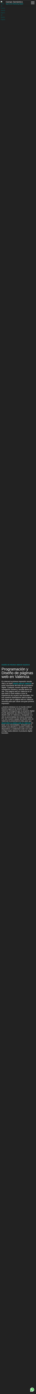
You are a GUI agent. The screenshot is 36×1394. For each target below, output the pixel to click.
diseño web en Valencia (22, 683)
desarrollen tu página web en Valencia (16, 723)
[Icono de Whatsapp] (32, 1391)
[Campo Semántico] (3, 3)
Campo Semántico (14, 2)
